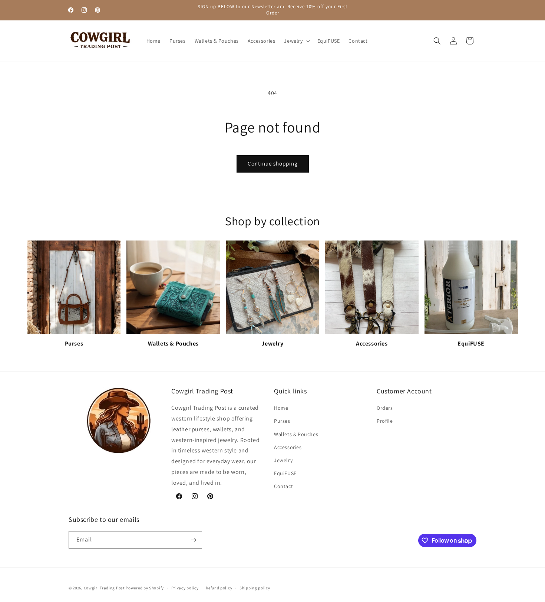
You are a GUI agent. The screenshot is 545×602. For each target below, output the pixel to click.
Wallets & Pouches (296, 434)
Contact (283, 486)
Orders (385, 408)
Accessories (288, 447)
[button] (296, 41)
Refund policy (219, 587)
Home (281, 408)
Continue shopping (273, 163)
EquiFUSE (285, 473)
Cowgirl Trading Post (104, 587)
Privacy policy (185, 587)
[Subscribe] (193, 540)
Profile (385, 421)
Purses (282, 421)
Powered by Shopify (145, 587)
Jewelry (283, 460)
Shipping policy (255, 587)
